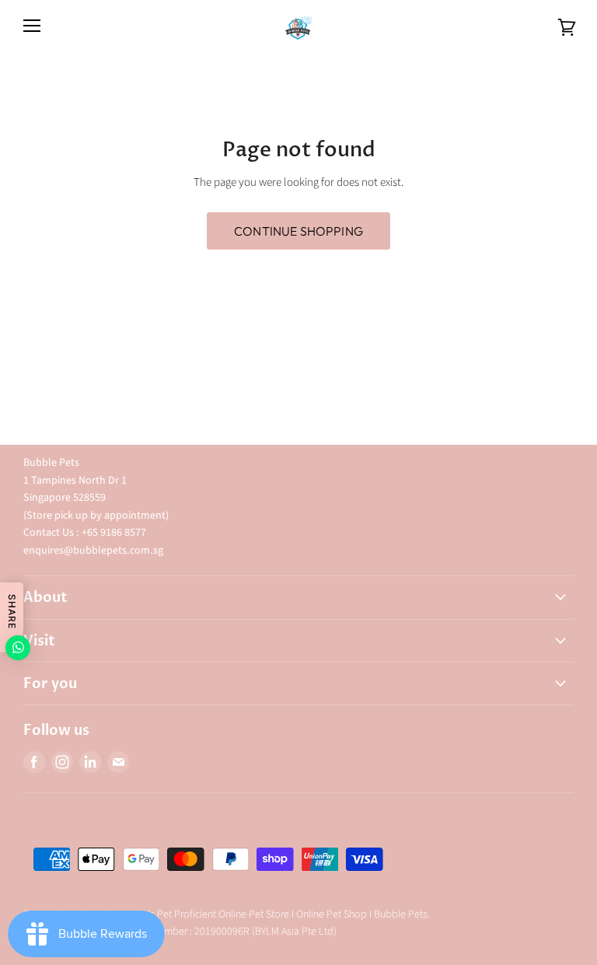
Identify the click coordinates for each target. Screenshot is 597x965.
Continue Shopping (298, 231)
